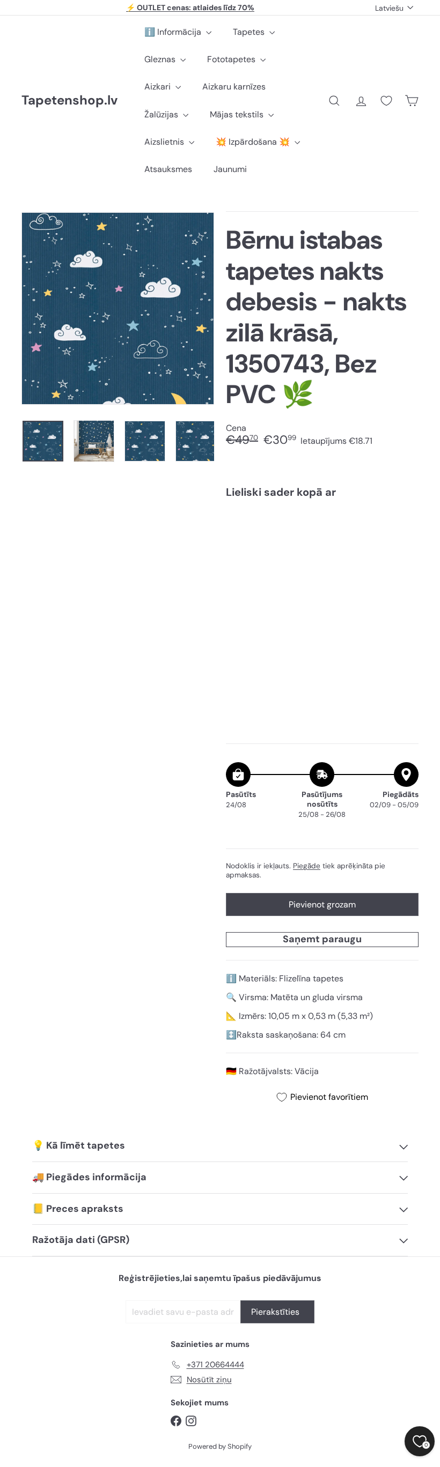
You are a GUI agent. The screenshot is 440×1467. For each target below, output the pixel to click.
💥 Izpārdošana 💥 (254, 141)
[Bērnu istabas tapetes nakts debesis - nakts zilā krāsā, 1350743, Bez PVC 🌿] (322, 556)
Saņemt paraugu (322, 939)
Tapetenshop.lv (69, 100)
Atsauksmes (168, 169)
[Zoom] (118, 308)
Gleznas (161, 59)
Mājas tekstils (238, 114)
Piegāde (306, 865)
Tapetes (250, 32)
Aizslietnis (165, 141)
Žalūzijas (162, 114)
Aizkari (158, 86)
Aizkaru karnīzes (234, 86)
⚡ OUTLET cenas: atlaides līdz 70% (190, 7)
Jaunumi (230, 169)
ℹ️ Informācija (173, 32)
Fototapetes (232, 59)
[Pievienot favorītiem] (404, 529)
